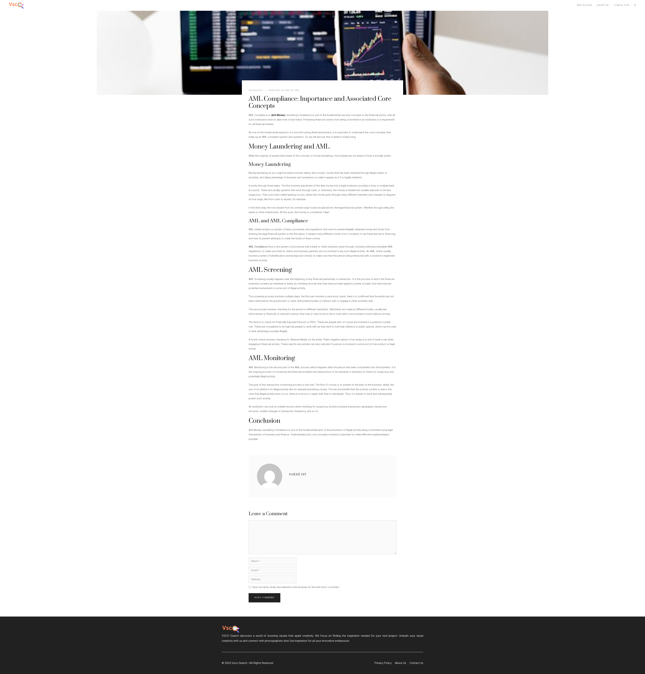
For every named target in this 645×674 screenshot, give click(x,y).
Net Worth (584, 5)
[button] (635, 5)
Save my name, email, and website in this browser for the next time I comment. (296, 587)
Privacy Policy (383, 663)
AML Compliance (258, 247)
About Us (602, 5)
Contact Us (621, 5)
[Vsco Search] (16, 5)
